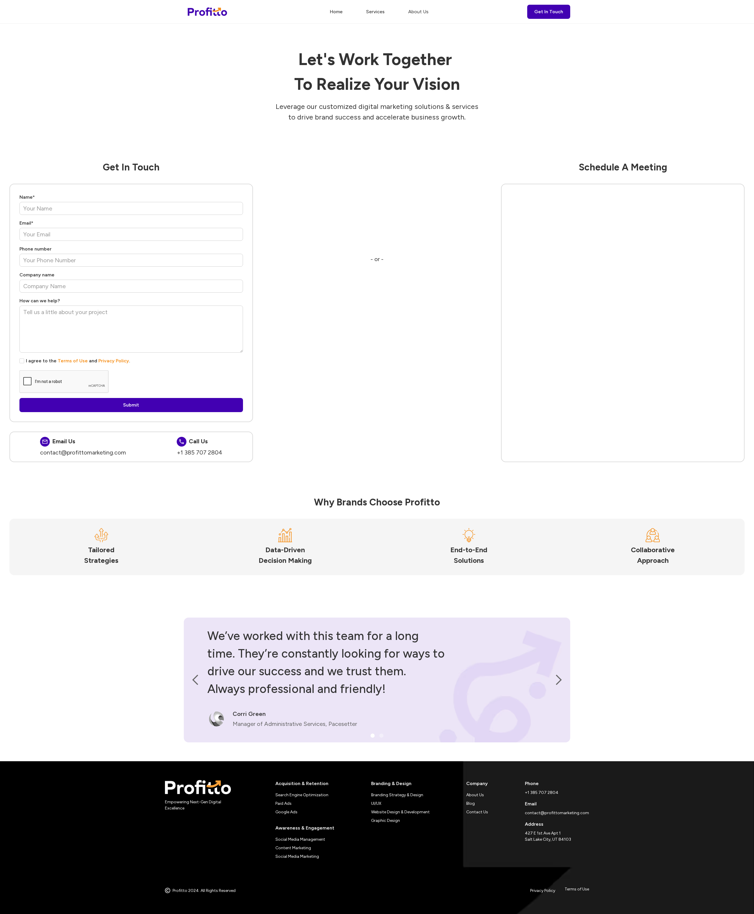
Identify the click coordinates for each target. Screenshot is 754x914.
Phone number (35, 249)
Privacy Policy (113, 361)
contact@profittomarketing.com (83, 452)
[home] (207, 11)
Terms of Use (73, 361)
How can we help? (39, 300)
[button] (375, 11)
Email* (26, 223)
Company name (36, 275)
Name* (27, 197)
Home (336, 11)
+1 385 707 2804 (199, 452)
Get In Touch (548, 11)
